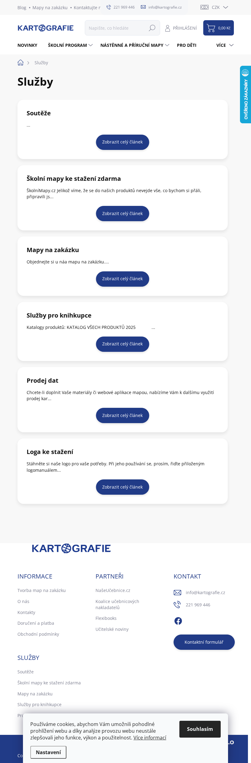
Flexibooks (106, 618)
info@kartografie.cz (205, 592)
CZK (216, 7)
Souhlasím (200, 729)
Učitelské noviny (112, 629)
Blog (21, 7)
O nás (23, 601)
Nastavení (48, 752)
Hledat (152, 28)
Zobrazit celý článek (122, 142)
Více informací (149, 737)
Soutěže (39, 113)
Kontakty (26, 612)
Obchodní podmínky (38, 634)
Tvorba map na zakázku (41, 590)
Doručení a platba (35, 623)
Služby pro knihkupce (59, 315)
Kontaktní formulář (204, 642)
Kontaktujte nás (90, 7)
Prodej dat (42, 380)
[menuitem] (29, 45)
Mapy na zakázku (50, 7)
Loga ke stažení (50, 452)
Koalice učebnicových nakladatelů (117, 604)
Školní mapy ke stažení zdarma (74, 178)
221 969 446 (198, 605)
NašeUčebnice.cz (113, 590)
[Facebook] (178, 620)
